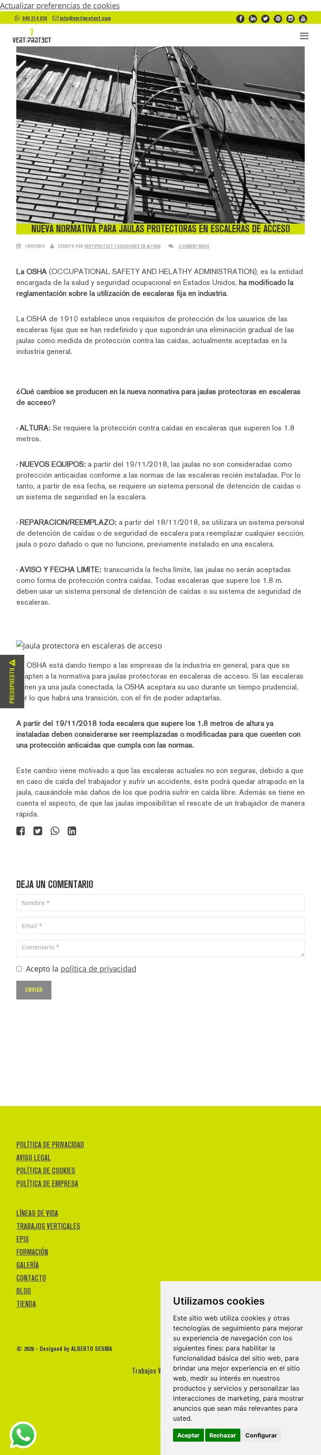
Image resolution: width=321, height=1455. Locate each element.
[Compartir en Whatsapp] (55, 832)
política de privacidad (98, 969)
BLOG (23, 1291)
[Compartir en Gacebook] (20, 832)
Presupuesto (12, 685)
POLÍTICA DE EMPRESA (47, 1183)
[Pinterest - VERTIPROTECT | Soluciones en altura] (278, 18)
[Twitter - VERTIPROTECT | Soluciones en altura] (265, 18)
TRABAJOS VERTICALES (48, 1226)
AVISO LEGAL (33, 1157)
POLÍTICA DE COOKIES (45, 1170)
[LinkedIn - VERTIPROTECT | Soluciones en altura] (252, 18)
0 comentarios (194, 246)
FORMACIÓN (32, 1252)
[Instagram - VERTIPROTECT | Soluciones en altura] (290, 18)
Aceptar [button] (188, 1435)
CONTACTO (31, 1278)
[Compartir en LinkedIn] (72, 832)
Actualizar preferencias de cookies (60, 5)
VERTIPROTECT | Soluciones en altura (122, 246)
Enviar (34, 990)
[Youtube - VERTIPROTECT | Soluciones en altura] (303, 18)
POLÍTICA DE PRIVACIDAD (50, 1144)
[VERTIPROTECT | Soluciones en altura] (32, 35)
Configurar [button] (261, 1435)
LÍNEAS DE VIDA (37, 1213)
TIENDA (26, 1304)
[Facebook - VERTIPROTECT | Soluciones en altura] (240, 18)
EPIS (22, 1239)
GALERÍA (27, 1265)
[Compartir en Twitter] (37, 832)
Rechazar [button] (222, 1435)
